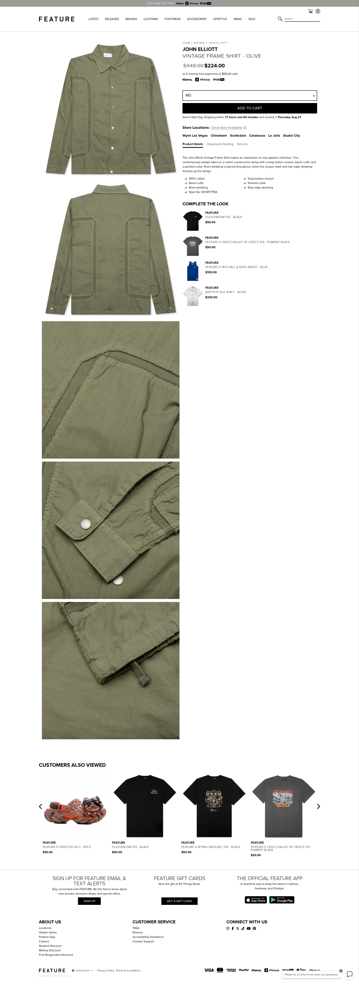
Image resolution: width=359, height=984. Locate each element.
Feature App (47, 937)
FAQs (136, 928)
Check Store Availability (226, 128)
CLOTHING (151, 19)
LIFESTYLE (220, 19)
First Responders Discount (56, 955)
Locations (45, 928)
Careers (44, 941)
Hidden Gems (48, 932)
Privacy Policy (106, 970)
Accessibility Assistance (148, 937)
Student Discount (50, 946)
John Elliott (217, 42)
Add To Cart (249, 108)
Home (186, 42)
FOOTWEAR (173, 19)
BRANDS (131, 19)
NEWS (238, 19)
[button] (40, 806)
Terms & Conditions (128, 970)
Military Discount (50, 950)
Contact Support (143, 941)
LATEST (93, 19)
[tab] (194, 145)
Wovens (199, 42)
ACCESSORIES (196, 19)
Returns (138, 932)
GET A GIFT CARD (179, 901)
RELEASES (112, 19)
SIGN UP (89, 901)
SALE (251, 19)
